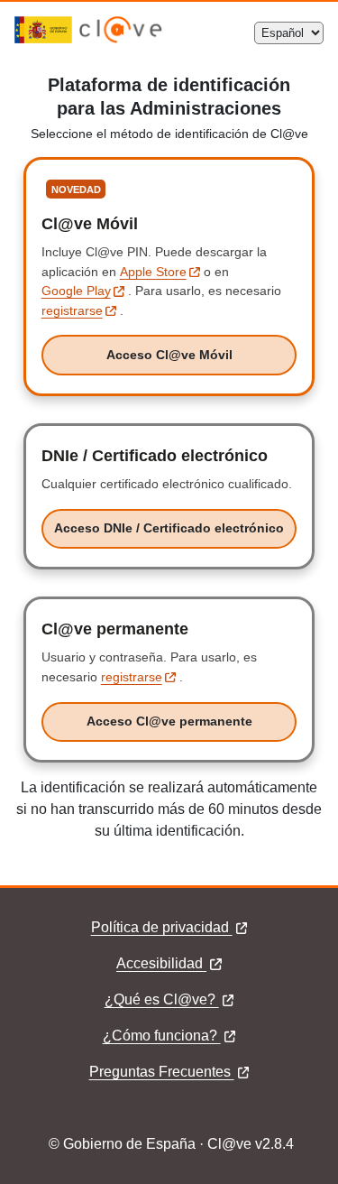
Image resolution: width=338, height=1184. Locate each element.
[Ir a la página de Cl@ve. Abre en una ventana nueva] (120, 38)
